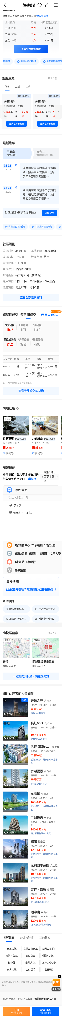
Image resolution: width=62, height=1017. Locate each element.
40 (8, 453)
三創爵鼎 (30, 969)
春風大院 (12, 948)
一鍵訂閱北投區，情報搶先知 (31, 676)
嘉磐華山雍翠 (30, 948)
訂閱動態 (49, 213)
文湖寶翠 (30, 955)
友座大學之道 (49, 962)
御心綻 (11, 962)
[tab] (7, 86)
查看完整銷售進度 (31, 49)
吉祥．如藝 (12, 955)
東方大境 (12, 969)
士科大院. (30, 962)
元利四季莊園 (49, 948)
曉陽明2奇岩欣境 (50, 955)
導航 (31, 478)
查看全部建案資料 (31, 297)
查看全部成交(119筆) (31, 390)
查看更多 (52, 633)
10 (37, 453)
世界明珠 (49, 969)
